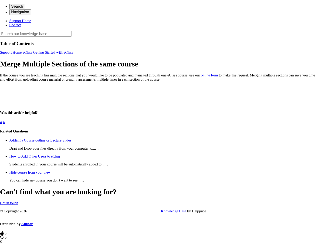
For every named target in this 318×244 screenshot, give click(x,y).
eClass (27, 52)
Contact (15, 25)
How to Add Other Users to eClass (35, 156)
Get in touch (9, 203)
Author (27, 224)
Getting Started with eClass (53, 52)
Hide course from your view (30, 172)
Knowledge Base (173, 211)
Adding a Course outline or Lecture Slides (40, 140)
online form (209, 75)
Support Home (20, 21)
